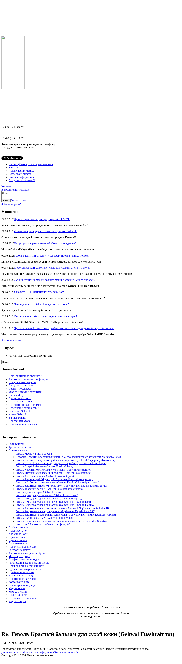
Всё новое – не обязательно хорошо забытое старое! (45, 316)
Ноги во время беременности (26, 565)
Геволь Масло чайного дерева (34, 453)
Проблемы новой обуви (23, 546)
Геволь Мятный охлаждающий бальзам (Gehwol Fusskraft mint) (53, 472)
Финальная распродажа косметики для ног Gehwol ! (45, 231)
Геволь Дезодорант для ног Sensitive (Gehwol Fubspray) (49, 498)
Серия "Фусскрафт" (21, 388)
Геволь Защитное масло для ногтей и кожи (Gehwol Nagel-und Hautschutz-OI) (62, 508)
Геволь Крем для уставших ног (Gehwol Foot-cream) (47, 495)
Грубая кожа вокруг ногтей (25, 569)
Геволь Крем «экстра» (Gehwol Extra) (38, 492)
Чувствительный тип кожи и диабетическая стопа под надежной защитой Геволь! (64, 328)
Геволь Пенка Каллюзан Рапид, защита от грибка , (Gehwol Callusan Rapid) (61, 463)
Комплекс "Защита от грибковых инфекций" (43, 524)
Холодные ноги (18, 533)
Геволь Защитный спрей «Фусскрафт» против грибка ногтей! (51, 255)
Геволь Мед (16, 395)
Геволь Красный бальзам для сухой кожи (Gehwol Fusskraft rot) (53, 469)
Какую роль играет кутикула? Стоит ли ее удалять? (45, 243)
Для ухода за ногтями (21, 385)
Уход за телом (17, 588)
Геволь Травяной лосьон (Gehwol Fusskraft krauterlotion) (49, 488)
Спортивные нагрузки (22, 578)
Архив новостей (11, 340)
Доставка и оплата (20, 173)
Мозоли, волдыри (19, 556)
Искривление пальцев (22, 575)
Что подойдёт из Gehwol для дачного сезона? (41, 304)
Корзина (15, 188)
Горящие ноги (17, 537)
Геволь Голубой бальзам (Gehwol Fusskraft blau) (44, 466)
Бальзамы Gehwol (19, 411)
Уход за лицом (17, 601)
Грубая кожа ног (18, 527)
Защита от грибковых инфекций (28, 379)
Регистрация (18, 200)
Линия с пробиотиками (23, 423)
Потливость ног (18, 530)
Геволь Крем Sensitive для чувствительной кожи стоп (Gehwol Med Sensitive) (62, 520)
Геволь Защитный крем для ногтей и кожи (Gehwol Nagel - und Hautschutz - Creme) (66, 514)
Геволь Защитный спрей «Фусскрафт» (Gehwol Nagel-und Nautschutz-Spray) (61, 485)
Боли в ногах (16, 443)
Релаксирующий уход (22, 585)
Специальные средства (22, 382)
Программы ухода (19, 420)
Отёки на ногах (18, 594)
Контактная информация (39, 652)
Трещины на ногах (20, 447)
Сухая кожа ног (18, 540)
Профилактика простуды (24, 559)
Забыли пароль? (11, 204)
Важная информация (21, 177)
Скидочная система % (22, 180)
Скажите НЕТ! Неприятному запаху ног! (39, 291)
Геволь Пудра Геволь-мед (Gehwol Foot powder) (44, 517)
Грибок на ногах (18, 450)
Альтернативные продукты (25, 375)
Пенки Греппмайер (20, 401)
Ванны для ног (18, 417)
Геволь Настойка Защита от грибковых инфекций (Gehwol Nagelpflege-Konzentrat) (65, 460)
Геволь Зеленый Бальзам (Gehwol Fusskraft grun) (45, 476)
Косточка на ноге (19, 581)
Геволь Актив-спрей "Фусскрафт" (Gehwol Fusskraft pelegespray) (54, 479)
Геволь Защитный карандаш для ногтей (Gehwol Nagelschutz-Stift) (55, 511)
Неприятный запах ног (22, 597)
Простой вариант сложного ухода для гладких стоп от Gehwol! (52, 267)
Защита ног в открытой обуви (27, 553)
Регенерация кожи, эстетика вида (29, 562)
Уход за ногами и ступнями (25, 391)
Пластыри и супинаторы (24, 407)
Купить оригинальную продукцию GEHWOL (42, 219)
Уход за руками (18, 591)
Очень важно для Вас (67, 652)
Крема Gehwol (17, 414)
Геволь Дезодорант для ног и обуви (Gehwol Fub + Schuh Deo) (53, 501)
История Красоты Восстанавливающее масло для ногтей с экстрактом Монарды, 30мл (68, 456)
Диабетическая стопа (21, 572)
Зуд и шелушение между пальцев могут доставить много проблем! (54, 279)
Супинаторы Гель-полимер (25, 404)
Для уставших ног (20, 398)
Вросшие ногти (18, 543)
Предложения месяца (21, 170)
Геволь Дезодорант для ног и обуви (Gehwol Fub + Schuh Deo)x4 (55, 504)
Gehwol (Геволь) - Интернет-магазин (31, 164)
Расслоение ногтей (20, 549)
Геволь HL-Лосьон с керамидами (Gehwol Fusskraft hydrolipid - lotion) (57, 482)
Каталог (13, 167)
